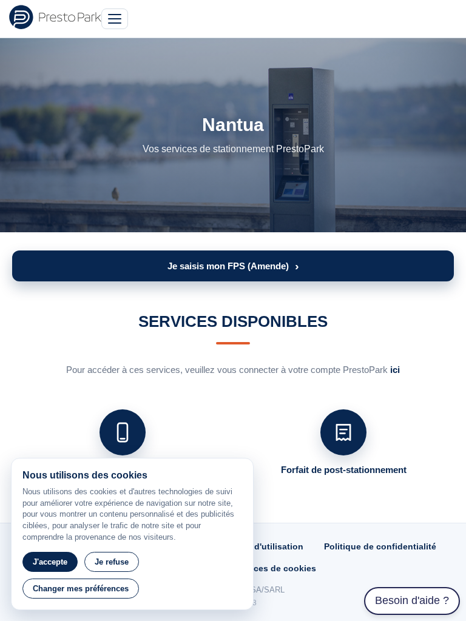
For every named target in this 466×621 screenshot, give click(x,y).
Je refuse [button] (112, 561)
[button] (233, 265)
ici (395, 369)
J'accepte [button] (50, 561)
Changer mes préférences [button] (81, 588)
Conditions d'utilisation (254, 546)
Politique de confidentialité (380, 546)
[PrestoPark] (55, 17)
